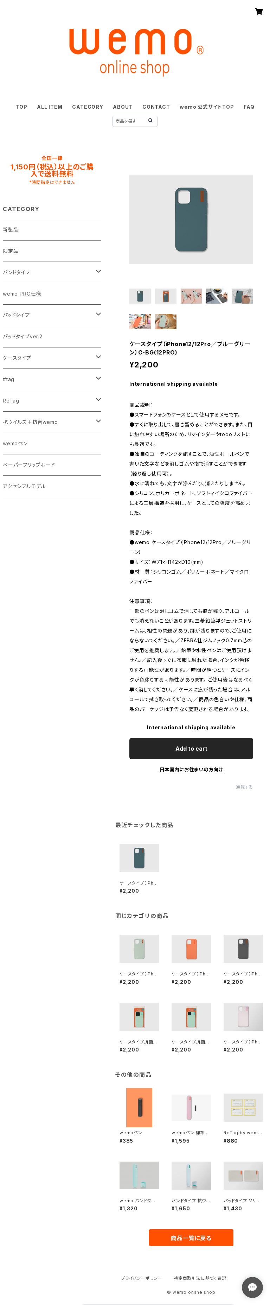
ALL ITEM (49, 107)
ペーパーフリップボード (29, 465)
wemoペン (15, 443)
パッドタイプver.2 (23, 336)
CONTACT (156, 107)
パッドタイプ (16, 315)
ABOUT (123, 107)
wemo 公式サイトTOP (207, 107)
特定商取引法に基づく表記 (200, 1278)
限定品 (10, 251)
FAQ (249, 107)
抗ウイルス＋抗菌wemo (30, 422)
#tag (8, 379)
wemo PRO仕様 (22, 294)
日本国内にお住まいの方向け (191, 769)
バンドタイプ (17, 272)
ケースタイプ (17, 358)
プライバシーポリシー (141, 1278)
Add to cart (191, 748)
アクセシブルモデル (24, 486)
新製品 (10, 229)
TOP (21, 107)
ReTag (11, 401)
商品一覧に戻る (191, 1238)
